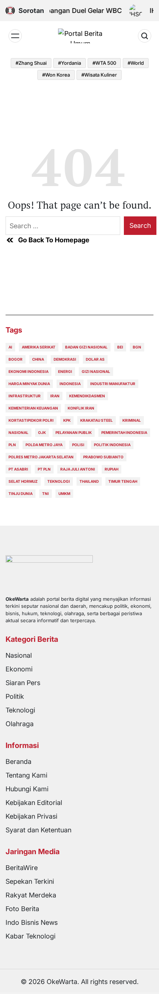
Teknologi (58, 481)
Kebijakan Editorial (34, 802)
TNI (45, 493)
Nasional (18, 432)
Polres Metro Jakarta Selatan (41, 457)
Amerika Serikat (38, 347)
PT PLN (44, 469)
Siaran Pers (23, 683)
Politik (15, 696)
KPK (67, 420)
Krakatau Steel (96, 420)
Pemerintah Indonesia (124, 432)
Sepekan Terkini (30, 881)
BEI (120, 347)
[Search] (144, 36)
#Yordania (69, 63)
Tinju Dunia (21, 493)
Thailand (89, 481)
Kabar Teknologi (30, 936)
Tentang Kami (26, 775)
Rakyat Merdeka (31, 895)
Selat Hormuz (23, 481)
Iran (55, 396)
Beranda (18, 761)
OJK (42, 432)
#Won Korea (56, 75)
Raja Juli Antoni (77, 469)
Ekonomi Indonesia (28, 371)
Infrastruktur (25, 396)
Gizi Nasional (96, 371)
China (38, 359)
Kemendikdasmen (87, 396)
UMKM (64, 493)
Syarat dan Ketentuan (38, 830)
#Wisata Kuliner (99, 75)
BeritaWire (22, 868)
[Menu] (15, 36)
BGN (137, 347)
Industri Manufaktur (112, 383)
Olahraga (20, 724)
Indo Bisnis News (32, 922)
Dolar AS (95, 359)
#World (136, 63)
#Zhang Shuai (31, 63)
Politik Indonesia (112, 444)
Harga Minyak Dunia (29, 383)
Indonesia (70, 383)
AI (10, 347)
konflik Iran (81, 408)
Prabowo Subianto (103, 457)
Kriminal (131, 420)
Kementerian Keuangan (33, 408)
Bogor (16, 359)
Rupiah (111, 469)
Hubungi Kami (27, 789)
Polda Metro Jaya (44, 444)
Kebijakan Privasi (31, 816)
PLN (12, 444)
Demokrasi (65, 359)
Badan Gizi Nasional (86, 347)
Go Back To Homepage (53, 240)
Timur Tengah (122, 481)
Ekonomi (19, 669)
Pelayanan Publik (73, 432)
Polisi (78, 444)
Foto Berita (22, 909)
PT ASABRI (18, 469)
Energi (65, 371)
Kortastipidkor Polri (31, 420)
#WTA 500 (104, 63)
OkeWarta (62, 981)
